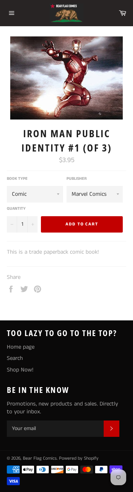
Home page (20, 347)
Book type (17, 178)
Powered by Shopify (79, 458)
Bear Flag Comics (40, 458)
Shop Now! (20, 370)
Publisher (76, 178)
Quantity (16, 208)
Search (15, 358)
